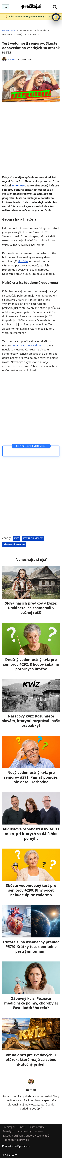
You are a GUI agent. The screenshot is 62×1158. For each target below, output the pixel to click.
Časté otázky (36, 1127)
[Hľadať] (55, 7)
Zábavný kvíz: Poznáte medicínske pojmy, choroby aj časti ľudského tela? (31, 1003)
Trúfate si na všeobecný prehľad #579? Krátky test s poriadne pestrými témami (31, 946)
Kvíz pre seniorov (33, 538)
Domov (5, 30)
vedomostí (18, 185)
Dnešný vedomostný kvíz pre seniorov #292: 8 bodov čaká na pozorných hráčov (31, 664)
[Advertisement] (31, 143)
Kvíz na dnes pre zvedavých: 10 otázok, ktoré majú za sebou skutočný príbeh (31, 1059)
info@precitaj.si (21, 1146)
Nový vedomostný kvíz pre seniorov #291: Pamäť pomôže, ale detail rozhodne (31, 777)
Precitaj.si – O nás (14, 1127)
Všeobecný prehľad (14, 544)
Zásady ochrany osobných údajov (23, 1131)
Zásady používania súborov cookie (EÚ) (26, 1135)
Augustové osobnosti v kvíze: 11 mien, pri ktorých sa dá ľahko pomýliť (31, 833)
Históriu (23, 261)
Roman (11, 59)
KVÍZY (13, 30)
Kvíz (16, 538)
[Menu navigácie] (5, 6)
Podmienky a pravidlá (16, 1140)
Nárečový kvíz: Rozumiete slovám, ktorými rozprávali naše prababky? (31, 720)
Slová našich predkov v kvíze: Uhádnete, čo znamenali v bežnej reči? (31, 608)
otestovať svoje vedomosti (29, 345)
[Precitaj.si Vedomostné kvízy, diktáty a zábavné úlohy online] (31, 6)
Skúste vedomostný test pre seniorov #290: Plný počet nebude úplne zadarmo (31, 890)
